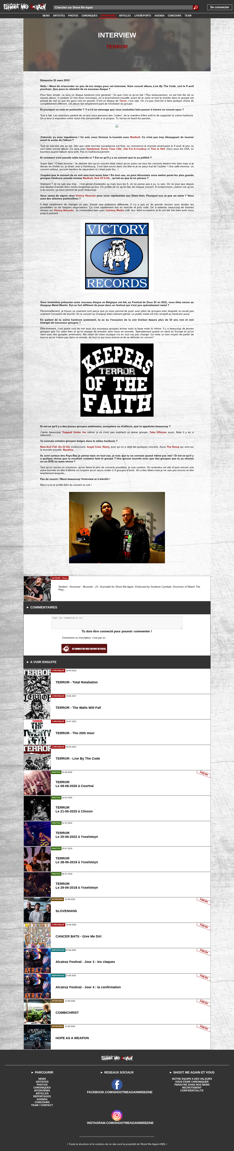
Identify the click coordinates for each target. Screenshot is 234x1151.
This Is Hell (158, 148)
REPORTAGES (42, 1096)
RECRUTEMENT (192, 1087)
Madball (135, 137)
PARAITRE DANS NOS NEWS (192, 1084)
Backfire (68, 449)
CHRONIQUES (42, 1087)
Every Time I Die (111, 148)
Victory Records (86, 195)
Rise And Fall (48, 446)
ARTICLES (42, 1093)
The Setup (173, 446)
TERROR (117, 47)
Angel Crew (94, 446)
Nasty (106, 446)
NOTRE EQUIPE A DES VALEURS (192, 1078)
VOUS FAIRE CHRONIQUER (192, 1081)
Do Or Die (64, 446)
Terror (123, 100)
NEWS (42, 1078)
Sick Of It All (101, 178)
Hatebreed (93, 148)
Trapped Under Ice (74, 432)
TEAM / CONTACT (42, 1105)
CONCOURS (42, 1102)
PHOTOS (42, 1084)
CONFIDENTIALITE (191, 1090)
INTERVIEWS (42, 1090)
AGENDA (42, 1099)
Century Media (115, 210)
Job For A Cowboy (135, 148)
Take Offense (158, 432)
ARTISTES (42, 1081)
